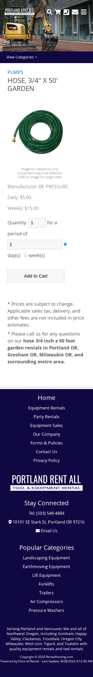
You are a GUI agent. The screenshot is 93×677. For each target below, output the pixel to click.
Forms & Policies (46, 443)
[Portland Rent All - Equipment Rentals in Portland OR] (19, 13)
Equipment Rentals (46, 408)
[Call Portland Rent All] (66, 12)
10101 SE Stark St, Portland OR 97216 (48, 522)
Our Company (46, 434)
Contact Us (46, 452)
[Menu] (84, 12)
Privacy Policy (46, 460)
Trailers (46, 593)
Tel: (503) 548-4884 (46, 513)
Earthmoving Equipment (46, 566)
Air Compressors (46, 601)
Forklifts (46, 584)
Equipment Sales (46, 425)
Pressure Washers (46, 610)
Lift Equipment (46, 575)
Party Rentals (46, 416)
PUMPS (15, 72)
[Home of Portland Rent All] (46, 494)
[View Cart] (58, 12)
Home (46, 397)
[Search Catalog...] (49, 12)
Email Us (49, 531)
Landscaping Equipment (46, 558)
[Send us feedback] (75, 12)
